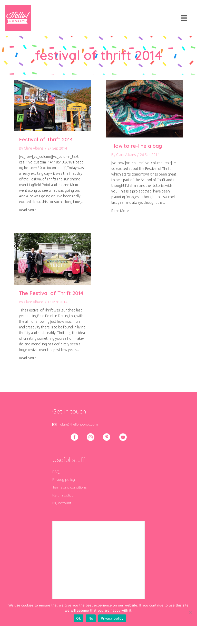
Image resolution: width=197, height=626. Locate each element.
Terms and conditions (69, 487)
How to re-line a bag (136, 146)
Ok (78, 618)
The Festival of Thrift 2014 (51, 293)
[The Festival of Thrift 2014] (52, 258)
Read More (27, 210)
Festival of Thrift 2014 (46, 139)
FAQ (56, 472)
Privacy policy (63, 479)
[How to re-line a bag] (144, 108)
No (90, 618)
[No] (190, 612)
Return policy (63, 495)
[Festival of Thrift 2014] (52, 105)
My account (61, 503)
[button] (74, 437)
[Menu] (184, 18)
